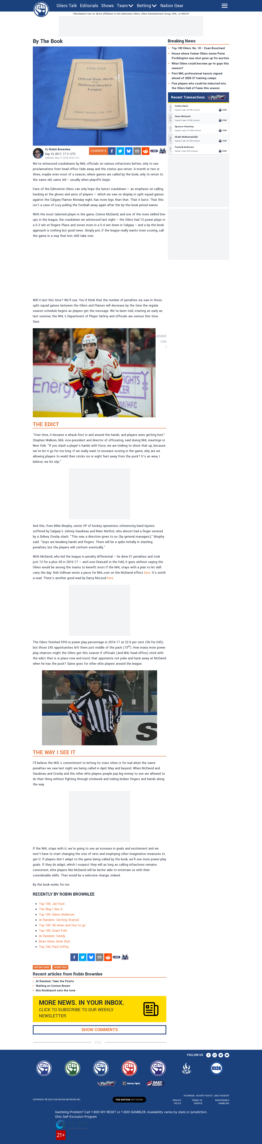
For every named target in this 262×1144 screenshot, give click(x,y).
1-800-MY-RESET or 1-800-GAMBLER (118, 1112)
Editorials (89, 6)
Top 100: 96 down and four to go (62, 925)
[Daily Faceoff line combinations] (154, 151)
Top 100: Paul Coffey (54, 947)
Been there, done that (54, 941)
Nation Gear (171, 6)
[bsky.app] (129, 151)
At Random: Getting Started (59, 920)
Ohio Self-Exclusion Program (76, 1116)
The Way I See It (51, 909)
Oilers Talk (67, 6)
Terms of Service (197, 1102)
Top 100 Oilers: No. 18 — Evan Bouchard (198, 48)
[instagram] (214, 1055)
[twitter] (120, 151)
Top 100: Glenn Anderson (56, 914)
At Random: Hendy (52, 936)
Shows (107, 6)
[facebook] (112, 151)
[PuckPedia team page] (162, 151)
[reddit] (145, 151)
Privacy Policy (177, 1102)
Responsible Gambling (222, 1102)
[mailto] (137, 151)
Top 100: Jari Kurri (52, 904)
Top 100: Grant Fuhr (53, 930)
